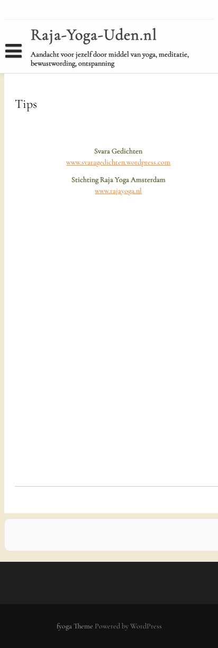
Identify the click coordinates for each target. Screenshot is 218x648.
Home (22, 70)
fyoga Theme (76, 626)
